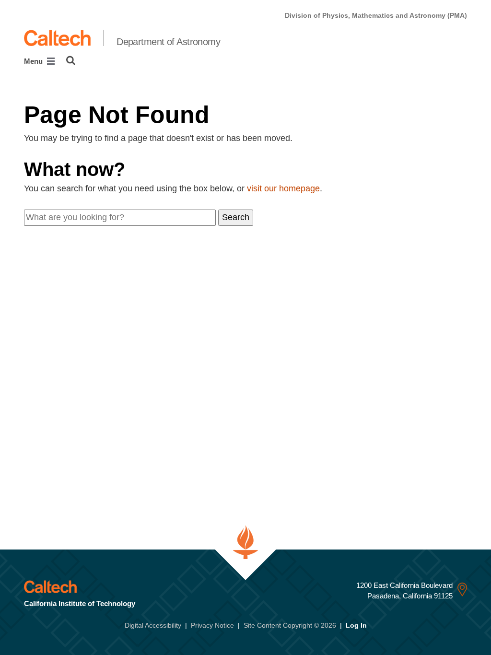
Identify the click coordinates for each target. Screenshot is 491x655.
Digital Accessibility (153, 625)
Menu (34, 61)
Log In (356, 625)
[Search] (70, 60)
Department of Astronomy (168, 41)
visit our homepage (283, 188)
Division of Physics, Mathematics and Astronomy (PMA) (376, 15)
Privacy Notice (212, 625)
